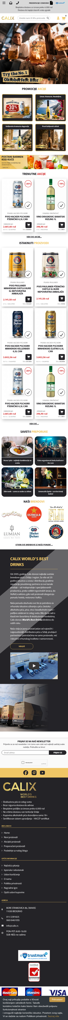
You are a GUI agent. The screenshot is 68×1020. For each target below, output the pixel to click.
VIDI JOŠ (22, 646)
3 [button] (26, 79)
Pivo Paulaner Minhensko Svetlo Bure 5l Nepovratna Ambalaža (17, 289)
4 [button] (34, 79)
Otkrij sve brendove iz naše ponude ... (34, 544)
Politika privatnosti (13, 883)
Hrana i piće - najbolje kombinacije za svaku (17, 461)
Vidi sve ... (34, 423)
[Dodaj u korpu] (28, 225)
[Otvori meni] (4, 2)
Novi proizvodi (11, 837)
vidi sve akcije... (34, 236)
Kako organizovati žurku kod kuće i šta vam (50, 461)
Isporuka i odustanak (14, 869)
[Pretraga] (48, 18)
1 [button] (11, 79)
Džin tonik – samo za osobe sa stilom (17, 491)
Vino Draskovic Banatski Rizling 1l (50, 218)
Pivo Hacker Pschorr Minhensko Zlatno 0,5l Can (51, 348)
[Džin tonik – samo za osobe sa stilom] (17, 477)
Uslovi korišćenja (12, 874)
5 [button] (41, 79)
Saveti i (34, 431)
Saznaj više (53, 1016)
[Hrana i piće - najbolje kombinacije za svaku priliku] (17, 447)
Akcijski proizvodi (12, 841)
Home (7, 832)
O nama (7, 878)
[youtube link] (42, 773)
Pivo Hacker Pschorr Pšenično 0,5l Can (17, 218)
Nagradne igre (10, 887)
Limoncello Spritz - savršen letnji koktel (50, 492)
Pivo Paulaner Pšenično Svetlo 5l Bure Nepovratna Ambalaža (51, 289)
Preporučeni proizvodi (14, 846)
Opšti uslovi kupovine (14, 892)
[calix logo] (19, 791)
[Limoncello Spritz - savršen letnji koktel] (50, 477)
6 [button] (49, 79)
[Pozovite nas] (17, 2)
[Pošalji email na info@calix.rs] (10, 2)
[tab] (11, 79)
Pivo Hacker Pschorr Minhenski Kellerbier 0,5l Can (17, 348)
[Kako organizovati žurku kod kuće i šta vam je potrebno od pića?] (50, 447)
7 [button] (56, 79)
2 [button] (18, 79)
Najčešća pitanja (11, 865)
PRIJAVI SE (57, 752)
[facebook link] (25, 772)
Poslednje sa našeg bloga (16, 850)
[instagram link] (34, 772)
